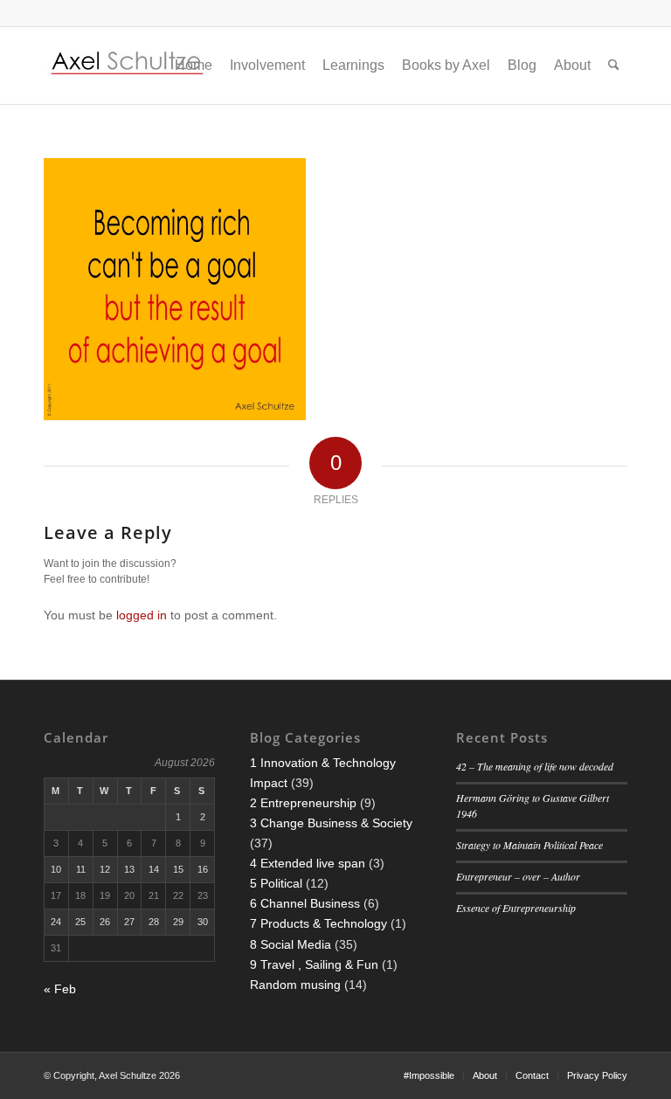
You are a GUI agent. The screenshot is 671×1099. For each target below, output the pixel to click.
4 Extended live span (307, 863)
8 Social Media (290, 944)
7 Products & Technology (318, 923)
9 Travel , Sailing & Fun (314, 964)
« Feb (60, 989)
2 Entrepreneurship (303, 803)
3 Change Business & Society (331, 823)
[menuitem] (193, 65)
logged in (141, 615)
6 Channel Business (305, 903)
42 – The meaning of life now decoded (534, 766)
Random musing (295, 985)
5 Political (276, 883)
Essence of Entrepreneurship (516, 908)
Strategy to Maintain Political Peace (529, 845)
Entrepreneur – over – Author (518, 876)
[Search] (613, 65)
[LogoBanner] (127, 65)
